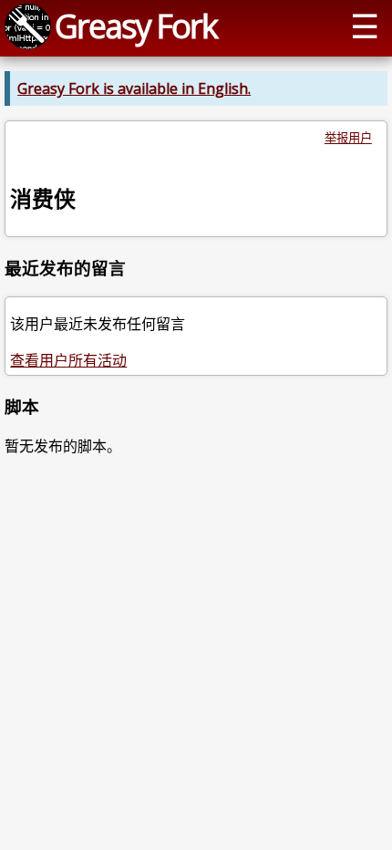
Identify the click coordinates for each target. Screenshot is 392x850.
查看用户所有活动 (68, 360)
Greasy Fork (136, 25)
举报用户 (348, 138)
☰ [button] (364, 25)
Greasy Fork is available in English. (134, 88)
